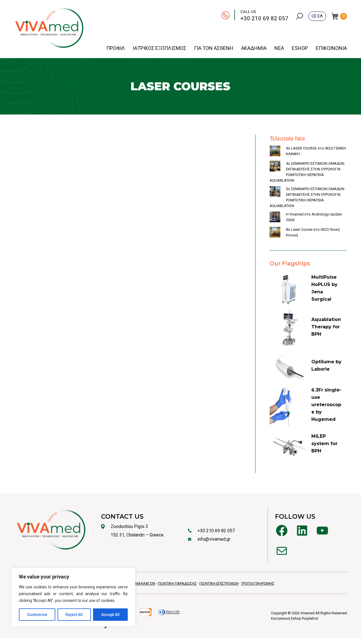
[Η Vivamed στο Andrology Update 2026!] (275, 218)
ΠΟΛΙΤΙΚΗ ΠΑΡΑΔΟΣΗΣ (177, 583)
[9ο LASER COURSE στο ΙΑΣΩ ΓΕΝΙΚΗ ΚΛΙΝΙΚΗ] (275, 152)
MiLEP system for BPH (324, 444)
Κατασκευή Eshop (286, 618)
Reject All (74, 614)
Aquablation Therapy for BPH (326, 327)
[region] (73, 597)
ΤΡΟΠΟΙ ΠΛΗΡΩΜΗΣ (257, 583)
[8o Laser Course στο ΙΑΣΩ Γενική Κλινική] (275, 233)
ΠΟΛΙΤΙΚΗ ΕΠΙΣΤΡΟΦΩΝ (218, 583)
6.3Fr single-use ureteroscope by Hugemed (326, 404)
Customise (37, 614)
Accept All (110, 614)
